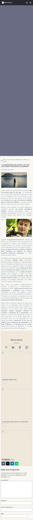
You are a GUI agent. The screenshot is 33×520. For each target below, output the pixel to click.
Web (2, 513)
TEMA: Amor (19, 159)
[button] (27, 2)
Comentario (5, 480)
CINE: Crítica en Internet (9, 159)
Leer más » (4, 383)
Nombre (4, 500)
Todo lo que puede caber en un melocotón (15, 421)
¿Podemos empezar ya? (9, 379)
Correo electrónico (7, 507)
